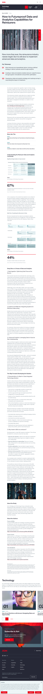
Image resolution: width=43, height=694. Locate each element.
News (3, 669)
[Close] (41, 682)
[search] (37, 2)
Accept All (38, 692)
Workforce (22, 669)
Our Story (4, 662)
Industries (13, 665)
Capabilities (13, 662)
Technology (5, 6)
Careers (3, 665)
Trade (21, 662)
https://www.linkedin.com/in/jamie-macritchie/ (17, 559)
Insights (12, 667)
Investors (4, 667)
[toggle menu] (40, 2)
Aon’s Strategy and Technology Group (15, 105)
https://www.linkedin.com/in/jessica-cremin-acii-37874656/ (21, 544)
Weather (21, 667)
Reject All (30, 692)
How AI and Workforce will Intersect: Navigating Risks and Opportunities (18, 613)
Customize (4, 692)
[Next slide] (6, 618)
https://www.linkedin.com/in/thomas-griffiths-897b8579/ (20, 531)
